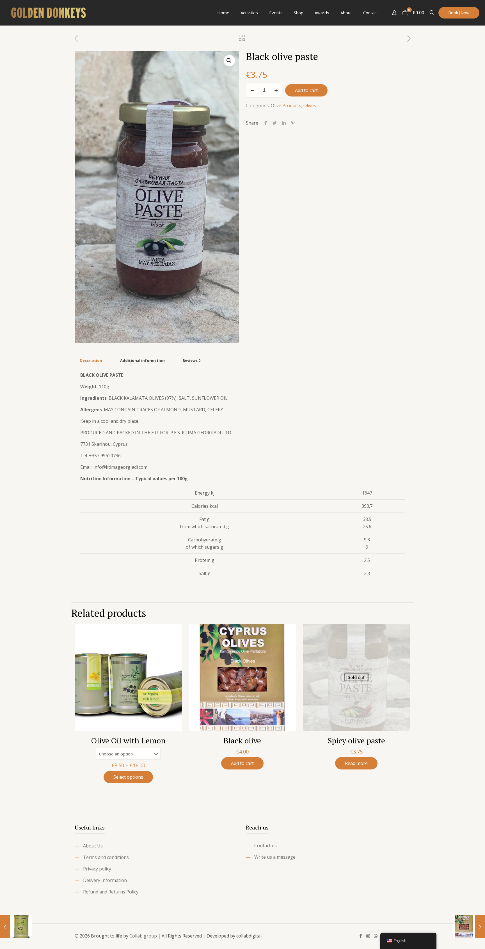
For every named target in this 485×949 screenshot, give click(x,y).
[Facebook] (360, 936)
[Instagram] (368, 936)
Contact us (265, 845)
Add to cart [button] (242, 763)
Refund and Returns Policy (110, 892)
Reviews (191, 360)
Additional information (142, 360)
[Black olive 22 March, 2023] (469, 926)
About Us (93, 846)
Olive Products (286, 105)
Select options (128, 777)
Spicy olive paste (356, 740)
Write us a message (275, 857)
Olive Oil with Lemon (128, 740)
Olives (309, 105)
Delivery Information (105, 880)
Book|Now (459, 12)
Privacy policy (97, 869)
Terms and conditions (106, 857)
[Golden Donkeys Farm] (49, 12)
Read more (356, 763)
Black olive (242, 740)
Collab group (143, 936)
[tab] (91, 360)
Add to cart (306, 90)
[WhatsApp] (376, 936)
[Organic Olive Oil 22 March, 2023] (16, 926)
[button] (229, 60)
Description (91, 360)
